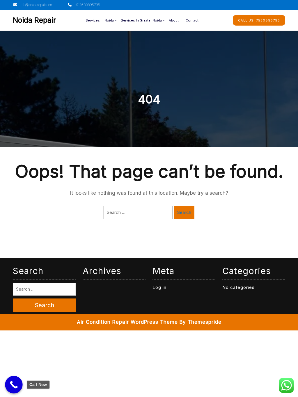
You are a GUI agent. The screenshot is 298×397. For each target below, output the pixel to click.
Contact (192, 20)
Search (184, 212)
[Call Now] (14, 385)
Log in (159, 287)
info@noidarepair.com (36, 5)
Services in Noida (100, 20)
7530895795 (259, 20)
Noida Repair (34, 20)
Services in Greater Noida (141, 20)
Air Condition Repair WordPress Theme (127, 322)
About (174, 20)
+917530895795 (86, 5)
